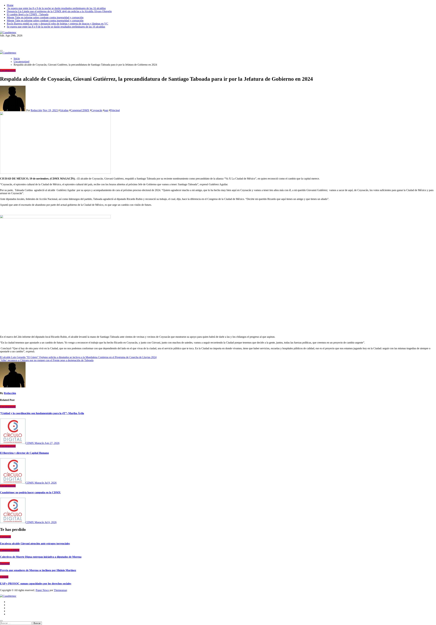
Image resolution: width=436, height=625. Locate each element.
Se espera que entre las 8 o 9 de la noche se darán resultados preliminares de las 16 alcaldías (56, 8)
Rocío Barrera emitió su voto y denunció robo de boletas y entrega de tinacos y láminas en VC (57, 23)
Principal (115, 110)
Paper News (42, 590)
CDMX (4, 576)
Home (10, 5)
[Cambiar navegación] (1, 50)
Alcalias (64, 110)
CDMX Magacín (35, 443)
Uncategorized (8, 70)
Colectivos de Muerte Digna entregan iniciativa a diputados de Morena (40, 556)
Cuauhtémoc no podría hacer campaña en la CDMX (30, 492)
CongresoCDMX (80, 110)
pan (106, 110)
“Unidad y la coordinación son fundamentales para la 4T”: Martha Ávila (42, 413)
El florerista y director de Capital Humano (24, 452)
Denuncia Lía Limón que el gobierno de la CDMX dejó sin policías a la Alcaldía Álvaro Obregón (59, 11)
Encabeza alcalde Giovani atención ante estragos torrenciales (35, 543)
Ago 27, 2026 (51, 443)
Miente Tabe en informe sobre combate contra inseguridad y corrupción (45, 17)
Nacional (5, 563)
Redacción (36, 110)
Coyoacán (96, 110)
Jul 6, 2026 (51, 522)
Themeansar (60, 590)
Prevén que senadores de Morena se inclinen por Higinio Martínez (38, 570)
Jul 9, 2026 (51, 482)
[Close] (1, 620)
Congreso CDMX (9, 550)
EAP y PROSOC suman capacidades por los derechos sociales (35, 583)
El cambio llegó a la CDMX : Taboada (27, 14)
